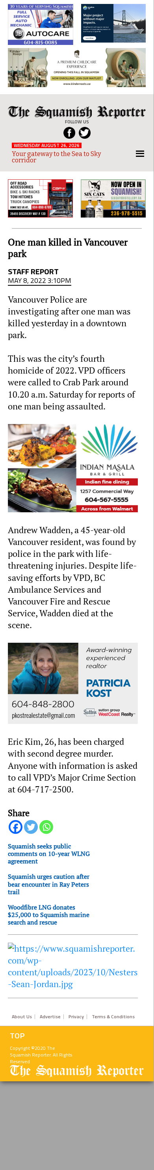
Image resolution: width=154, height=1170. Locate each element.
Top (17, 1035)
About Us (22, 1016)
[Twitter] (31, 827)
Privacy (76, 1016)
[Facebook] (15, 827)
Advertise (50, 1016)
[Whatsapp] (46, 827)
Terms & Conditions (113, 1016)
